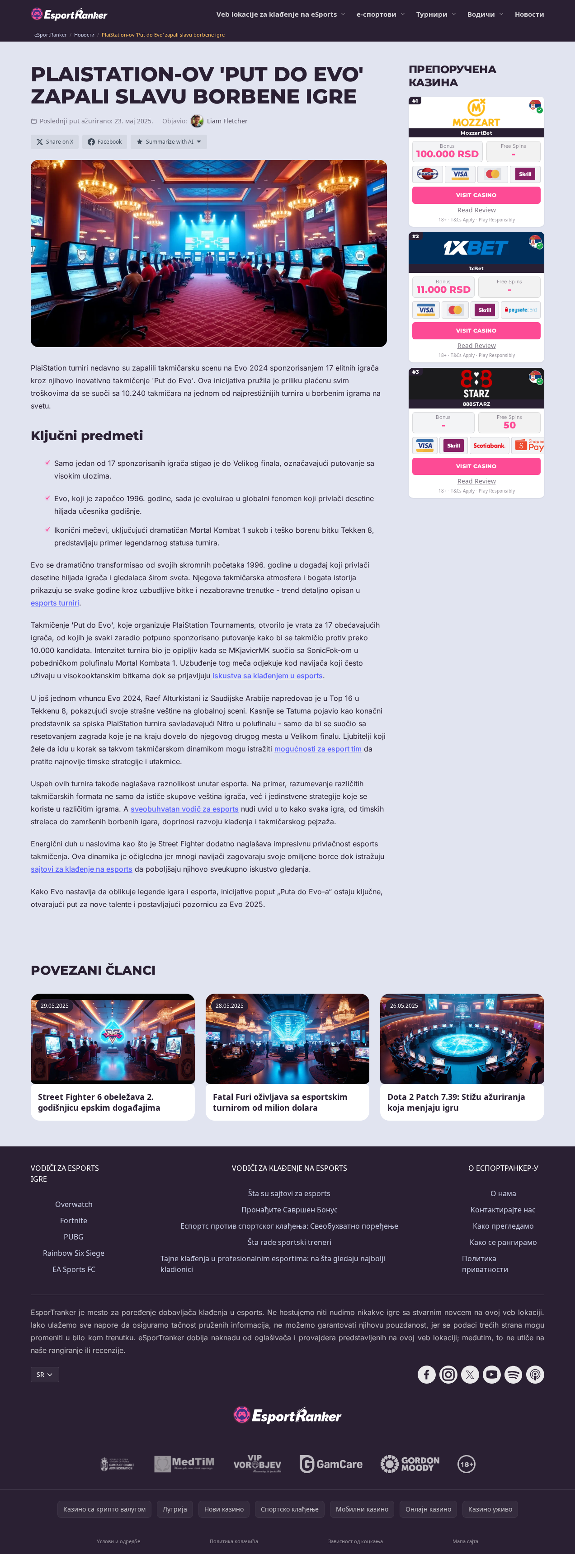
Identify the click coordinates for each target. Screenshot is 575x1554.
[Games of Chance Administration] (117, 1464)
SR (40, 1374)
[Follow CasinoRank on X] (470, 1375)
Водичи (481, 14)
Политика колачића (234, 1541)
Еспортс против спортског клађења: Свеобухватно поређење (289, 1226)
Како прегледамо (503, 1226)
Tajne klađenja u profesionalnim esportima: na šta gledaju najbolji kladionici (272, 1264)
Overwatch (74, 1204)
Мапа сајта (465, 1541)
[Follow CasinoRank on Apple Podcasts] (535, 1375)
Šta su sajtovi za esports (289, 1193)
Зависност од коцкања (355, 1541)
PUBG (74, 1237)
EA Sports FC (73, 1269)
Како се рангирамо (503, 1242)
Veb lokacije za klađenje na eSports (277, 14)
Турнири (432, 14)
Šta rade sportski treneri (289, 1242)
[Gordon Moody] (410, 1464)
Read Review (476, 209)
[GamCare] (331, 1464)
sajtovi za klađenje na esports (81, 868)
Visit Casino (476, 194)
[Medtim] (185, 1464)
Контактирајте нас (503, 1210)
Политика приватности (485, 1264)
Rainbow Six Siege (73, 1253)
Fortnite (73, 1220)
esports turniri (55, 602)
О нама (503, 1193)
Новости (529, 14)
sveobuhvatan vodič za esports (185, 808)
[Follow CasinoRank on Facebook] (427, 1375)
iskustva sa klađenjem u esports (267, 675)
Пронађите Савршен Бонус (289, 1210)
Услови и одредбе (118, 1541)
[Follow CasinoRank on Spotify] (513, 1375)
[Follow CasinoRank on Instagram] (448, 1375)
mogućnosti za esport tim (318, 748)
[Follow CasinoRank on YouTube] (492, 1375)
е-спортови (376, 14)
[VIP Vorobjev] (258, 1464)
